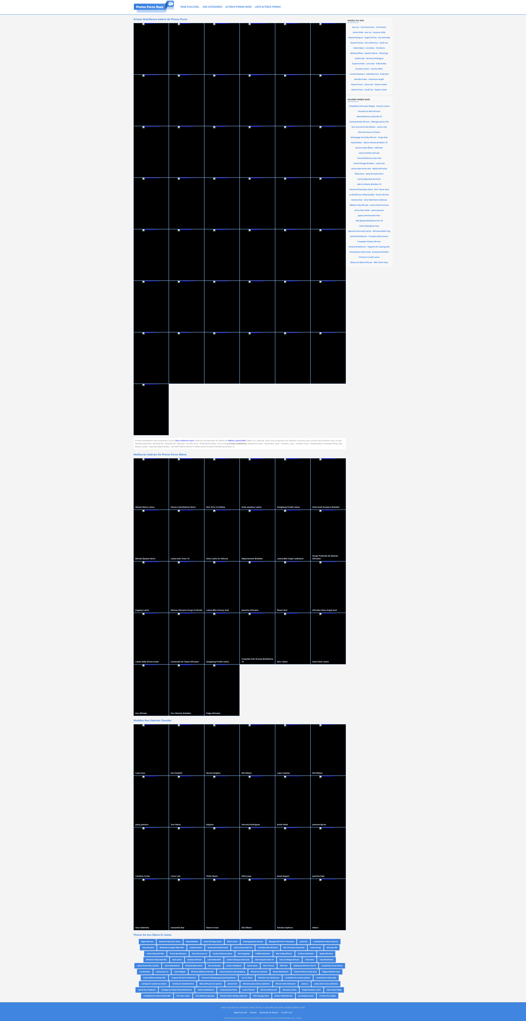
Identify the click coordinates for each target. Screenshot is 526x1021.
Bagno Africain (147, 941)
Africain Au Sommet (259, 972)
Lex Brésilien (145, 972)
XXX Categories (212, 6)
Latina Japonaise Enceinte (369, 179)
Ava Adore (370, 48)
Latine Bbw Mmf (214, 959)
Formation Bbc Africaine (268, 947)
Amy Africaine (148, 947)
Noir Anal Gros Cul (199, 953)
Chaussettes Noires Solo (360, 252)
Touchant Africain (194, 959)
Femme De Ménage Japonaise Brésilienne (218, 978)
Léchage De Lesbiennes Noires (153, 984)
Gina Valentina (371, 43)
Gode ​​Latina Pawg (334, 990)
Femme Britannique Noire (361, 189)
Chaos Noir (309, 959)
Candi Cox (383, 43)
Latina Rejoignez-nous (369, 226)
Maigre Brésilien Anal (331, 972)
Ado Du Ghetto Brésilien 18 (375, 142)
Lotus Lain (368, 84)
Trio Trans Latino (183, 996)
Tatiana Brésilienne (357, 247)
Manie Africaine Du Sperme (211, 984)
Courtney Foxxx (368, 27)
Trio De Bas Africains (178, 953)
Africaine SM (332, 947)
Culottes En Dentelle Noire (183, 984)
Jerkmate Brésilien (380, 252)
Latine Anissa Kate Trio (243, 947)
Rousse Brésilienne (280, 972)
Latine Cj (304, 984)
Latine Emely (315, 947)
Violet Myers (358, 48)
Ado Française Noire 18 (264, 959)
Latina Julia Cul (162, 972)
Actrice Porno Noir (238, 6)
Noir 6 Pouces (268, 966)
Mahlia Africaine (379, 168)
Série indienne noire (184, 440)
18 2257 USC (286, 1012)
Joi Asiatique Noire (306, 996)
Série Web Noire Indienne (375, 200)
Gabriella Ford (372, 74)
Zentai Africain (382, 194)
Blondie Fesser (360, 79)
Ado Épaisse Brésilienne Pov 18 (369, 220)
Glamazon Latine (289, 990)
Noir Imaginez (244, 953)
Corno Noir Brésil (362, 210)
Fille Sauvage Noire (261, 996)
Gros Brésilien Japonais (205, 996)
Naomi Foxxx (357, 84)
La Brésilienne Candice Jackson (297, 978)
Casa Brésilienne (326, 959)
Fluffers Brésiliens (262, 953)
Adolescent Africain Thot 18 (304, 966)
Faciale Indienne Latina (222, 953)
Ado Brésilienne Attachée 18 (369, 116)
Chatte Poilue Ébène (364, 148)
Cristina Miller (376, 69)
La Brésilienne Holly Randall (361, 194)
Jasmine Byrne (371, 53)
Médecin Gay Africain (359, 205)
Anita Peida (358, 32)
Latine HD (380, 163)
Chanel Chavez (356, 43)
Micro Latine (232, 941)
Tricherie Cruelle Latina (369, 257)
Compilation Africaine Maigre (362, 106)
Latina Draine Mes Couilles (148, 966)
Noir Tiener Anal (381, 189)
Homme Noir (357, 200)
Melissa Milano (356, 53)
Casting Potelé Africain (359, 121)
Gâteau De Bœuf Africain (361, 262)
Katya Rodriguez (355, 37)
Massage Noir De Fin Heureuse (281, 941)
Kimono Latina (383, 106)
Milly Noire (360, 174)
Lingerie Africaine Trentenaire (183, 978)
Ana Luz (355, 27)
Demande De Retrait (268, 1012)
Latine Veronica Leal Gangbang (232, 972)
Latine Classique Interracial (238, 959)
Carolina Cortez (362, 69)
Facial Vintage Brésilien (364, 163)
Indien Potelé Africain (284, 996)
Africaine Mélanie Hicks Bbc (202, 972)
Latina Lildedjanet (233, 966)
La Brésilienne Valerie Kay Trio (325, 941)
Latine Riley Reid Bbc (155, 953)
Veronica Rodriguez (374, 58)
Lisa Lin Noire (246, 978)
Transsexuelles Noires (378, 236)
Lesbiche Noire (196, 947)
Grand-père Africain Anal (218, 947)
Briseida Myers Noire (193, 966)
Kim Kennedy (384, 37)
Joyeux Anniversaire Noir (369, 215)
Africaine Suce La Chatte (369, 132)
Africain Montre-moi (268, 990)
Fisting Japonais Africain (253, 941)
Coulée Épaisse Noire (228, 990)
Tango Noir (383, 137)
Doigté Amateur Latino (311, 990)
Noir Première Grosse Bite (294, 947)
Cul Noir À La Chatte (327, 996)
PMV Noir (284, 966)
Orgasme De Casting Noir (378, 247)
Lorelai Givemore (357, 74)
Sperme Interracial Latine (359, 231)
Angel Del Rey (370, 37)
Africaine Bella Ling (381, 231)
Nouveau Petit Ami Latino (169, 941)
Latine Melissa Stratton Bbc (154, 978)
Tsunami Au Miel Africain (369, 111)
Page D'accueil (189, 6)
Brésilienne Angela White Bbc (172, 947)
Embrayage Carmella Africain (364, 137)
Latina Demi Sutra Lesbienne (326, 984)
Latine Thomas (249, 990)
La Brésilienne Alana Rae (326, 978)
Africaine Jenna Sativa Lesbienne (256, 984)
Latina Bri (304, 941)
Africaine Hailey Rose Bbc (156, 959)
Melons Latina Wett (237, 440)
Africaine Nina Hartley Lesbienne (233, 996)
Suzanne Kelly (379, 32)
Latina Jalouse (377, 210)
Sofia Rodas (381, 63)
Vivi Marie (380, 48)
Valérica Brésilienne (206, 990)
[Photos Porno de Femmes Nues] (154, 13)
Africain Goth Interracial (285, 984)
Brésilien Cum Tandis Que (268, 978)
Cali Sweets (381, 27)
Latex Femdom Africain (369, 153)
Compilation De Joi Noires (331, 966)
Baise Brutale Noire (374, 174)
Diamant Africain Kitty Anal (305, 972)
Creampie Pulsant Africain (369, 241)
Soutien (253, 1012)
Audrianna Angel (376, 79)
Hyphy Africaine (326, 953)
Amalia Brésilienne (358, 236)
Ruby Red (384, 74)
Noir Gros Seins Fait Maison (363, 127)
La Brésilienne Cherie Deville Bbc (157, 996)
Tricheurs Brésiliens (306, 953)
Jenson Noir (232, 984)
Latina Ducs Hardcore (146, 990)
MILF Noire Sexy (381, 262)
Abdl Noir (379, 148)
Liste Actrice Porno (268, 6)
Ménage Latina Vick (380, 121)
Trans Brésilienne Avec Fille (369, 158)
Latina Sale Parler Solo (361, 168)
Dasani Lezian (381, 84)
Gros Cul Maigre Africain (289, 959)
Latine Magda (179, 972)
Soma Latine (252, 966)
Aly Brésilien (356, 142)
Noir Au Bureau (214, 966)
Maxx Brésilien (192, 941)
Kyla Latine (177, 959)
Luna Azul (370, 63)
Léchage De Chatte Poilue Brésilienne (176, 990)
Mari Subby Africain (284, 953)
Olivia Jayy (383, 53)
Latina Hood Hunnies (379, 205)
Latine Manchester (172, 966)
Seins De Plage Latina (212, 941)
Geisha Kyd (360, 58)
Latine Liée (382, 127)
